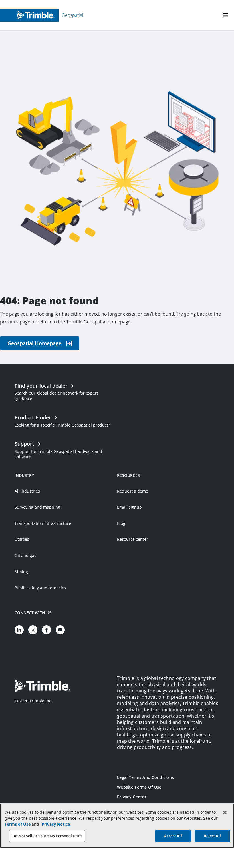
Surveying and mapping (37, 507)
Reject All (212, 835)
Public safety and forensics (40, 587)
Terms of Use (18, 824)
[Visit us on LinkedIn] (19, 629)
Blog (121, 523)
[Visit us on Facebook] (46, 629)
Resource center (132, 539)
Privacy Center (131, 796)
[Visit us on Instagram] (32, 629)
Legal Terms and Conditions (145, 777)
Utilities (22, 539)
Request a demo (132, 491)
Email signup (129, 507)
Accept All (173, 835)
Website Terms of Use (139, 787)
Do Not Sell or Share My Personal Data (47, 835)
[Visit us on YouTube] (60, 629)
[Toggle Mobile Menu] (225, 15)
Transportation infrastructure (43, 523)
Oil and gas (25, 555)
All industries (27, 491)
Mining (21, 571)
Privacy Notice (56, 824)
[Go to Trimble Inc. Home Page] (42, 686)
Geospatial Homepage (34, 343)
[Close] (225, 812)
